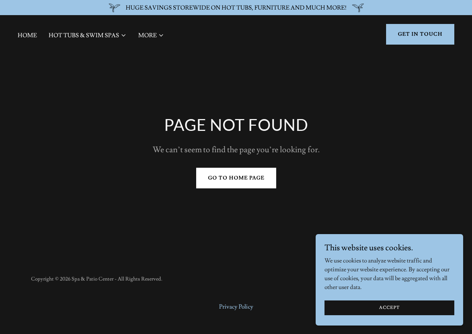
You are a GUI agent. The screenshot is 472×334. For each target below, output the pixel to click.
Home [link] (27, 35)
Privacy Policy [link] (236, 306)
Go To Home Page (236, 178)
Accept (389, 307)
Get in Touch (420, 34)
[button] (87, 35)
